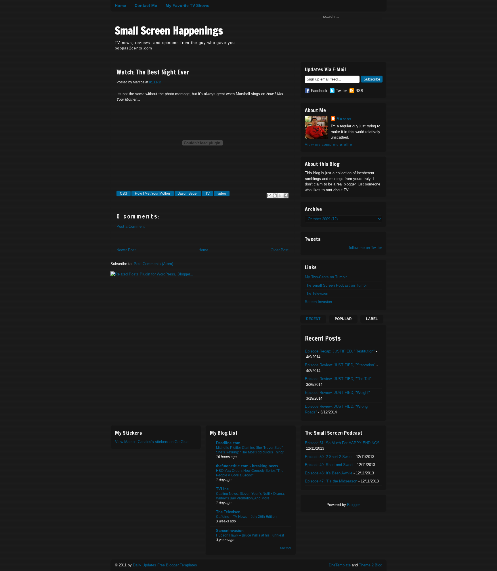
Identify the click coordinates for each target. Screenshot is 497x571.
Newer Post (126, 250)
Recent (313, 319)
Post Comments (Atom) (153, 264)
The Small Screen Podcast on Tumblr (336, 285)
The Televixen (316, 293)
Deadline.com (228, 443)
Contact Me (146, 5)
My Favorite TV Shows (187, 5)
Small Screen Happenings (169, 30)
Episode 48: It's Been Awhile (328, 473)
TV (207, 193)
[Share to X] (280, 195)
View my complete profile (328, 145)
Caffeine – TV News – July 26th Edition (246, 517)
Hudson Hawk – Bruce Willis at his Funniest (250, 535)
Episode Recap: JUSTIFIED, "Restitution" (340, 351)
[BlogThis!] (275, 195)
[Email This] (269, 195)
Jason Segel (188, 193)
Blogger (353, 505)
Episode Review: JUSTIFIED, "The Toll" (338, 379)
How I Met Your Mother (152, 193)
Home (120, 5)
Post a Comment (130, 226)
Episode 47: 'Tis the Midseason (331, 481)
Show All (285, 547)
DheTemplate (340, 565)
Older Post (279, 250)
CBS (123, 193)
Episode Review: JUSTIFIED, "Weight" (337, 392)
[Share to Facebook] (285, 195)
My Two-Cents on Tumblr (326, 277)
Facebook (319, 91)
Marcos (344, 119)
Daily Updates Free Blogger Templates (165, 565)
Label (372, 319)
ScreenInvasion (230, 530)
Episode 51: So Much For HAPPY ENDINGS (342, 443)
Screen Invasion (318, 302)
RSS (359, 91)
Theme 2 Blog (370, 565)
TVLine (222, 489)
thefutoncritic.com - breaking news (247, 466)
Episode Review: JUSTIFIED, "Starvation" (340, 365)
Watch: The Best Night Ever (152, 72)
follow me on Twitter (365, 248)
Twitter (341, 91)
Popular (343, 319)
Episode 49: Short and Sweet (329, 465)
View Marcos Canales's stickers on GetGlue (151, 442)
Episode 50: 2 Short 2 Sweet (329, 457)
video (221, 193)
